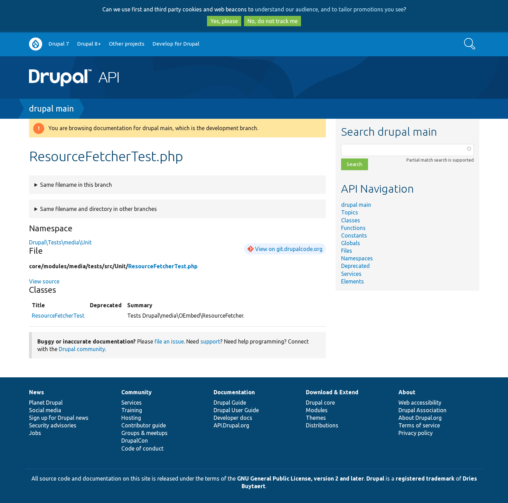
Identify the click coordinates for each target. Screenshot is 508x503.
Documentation (234, 392)
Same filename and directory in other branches (98, 209)
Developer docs (233, 418)
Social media (45, 410)
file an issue (169, 341)
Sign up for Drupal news (58, 418)
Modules (317, 410)
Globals (350, 243)
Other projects (126, 44)
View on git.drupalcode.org (288, 249)
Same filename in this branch (76, 185)
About (406, 392)
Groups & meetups (144, 433)
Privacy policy (415, 433)
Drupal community (82, 349)
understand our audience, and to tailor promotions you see (329, 9)
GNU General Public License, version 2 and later (300, 478)
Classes (350, 220)
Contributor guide (143, 425)
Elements (352, 281)
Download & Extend (332, 392)
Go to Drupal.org (35, 44)
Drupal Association (422, 410)
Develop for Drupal (175, 44)
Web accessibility (419, 402)
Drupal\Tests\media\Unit (60, 242)
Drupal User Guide (236, 410)
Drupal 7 (58, 44)
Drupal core (320, 402)
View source (44, 281)
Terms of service (419, 425)
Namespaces (357, 258)
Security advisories (52, 425)
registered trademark (425, 478)
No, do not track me (272, 21)
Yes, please (224, 21)
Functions (353, 228)
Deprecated (355, 266)
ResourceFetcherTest (58, 315)
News (36, 392)
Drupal (375, 478)
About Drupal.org (420, 418)
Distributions (322, 425)
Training (131, 410)
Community (136, 392)
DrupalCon (134, 440)
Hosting (131, 418)
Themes (316, 418)
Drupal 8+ (89, 44)
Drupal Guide (230, 402)
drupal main (51, 108)
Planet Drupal (46, 402)
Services (351, 274)
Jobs (35, 433)
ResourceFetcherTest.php (163, 266)
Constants (354, 235)
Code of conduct (142, 448)
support (210, 341)
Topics (349, 212)
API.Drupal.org (231, 425)
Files (346, 251)
